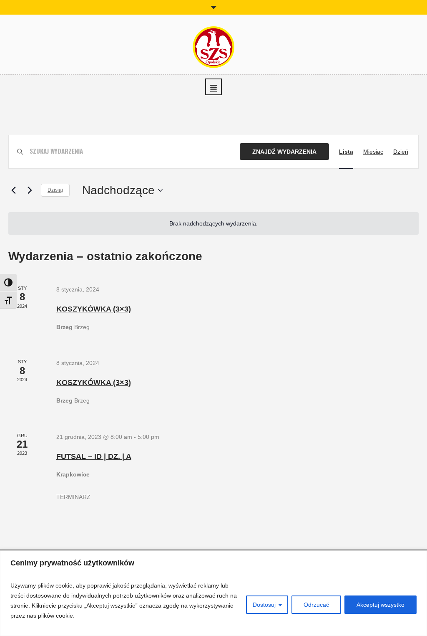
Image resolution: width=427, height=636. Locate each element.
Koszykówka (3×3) (93, 309)
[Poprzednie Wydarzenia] (13, 190)
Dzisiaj (55, 190)
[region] (213, 593)
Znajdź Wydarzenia (284, 151)
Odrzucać (316, 604)
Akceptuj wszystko (380, 604)
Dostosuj (264, 604)
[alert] (213, 223)
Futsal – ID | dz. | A (93, 456)
